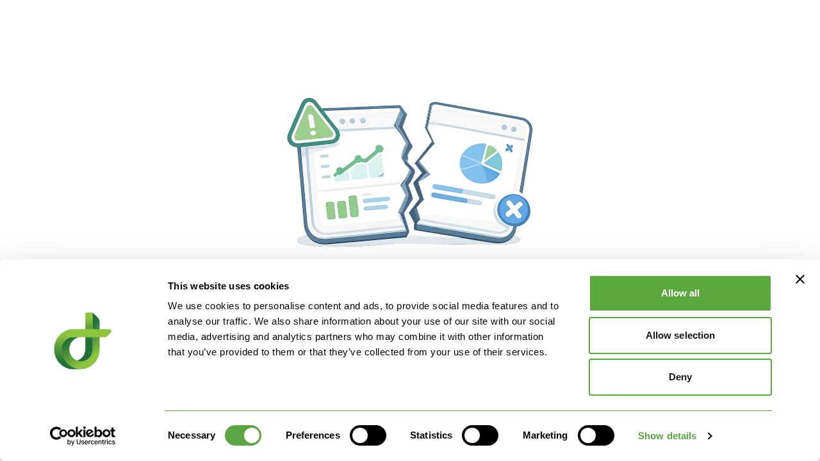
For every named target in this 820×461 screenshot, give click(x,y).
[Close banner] (800, 279)
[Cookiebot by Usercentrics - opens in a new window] (83, 436)
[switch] (368, 435)
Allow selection (681, 335)
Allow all (680, 292)
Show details (667, 435)
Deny (680, 376)
